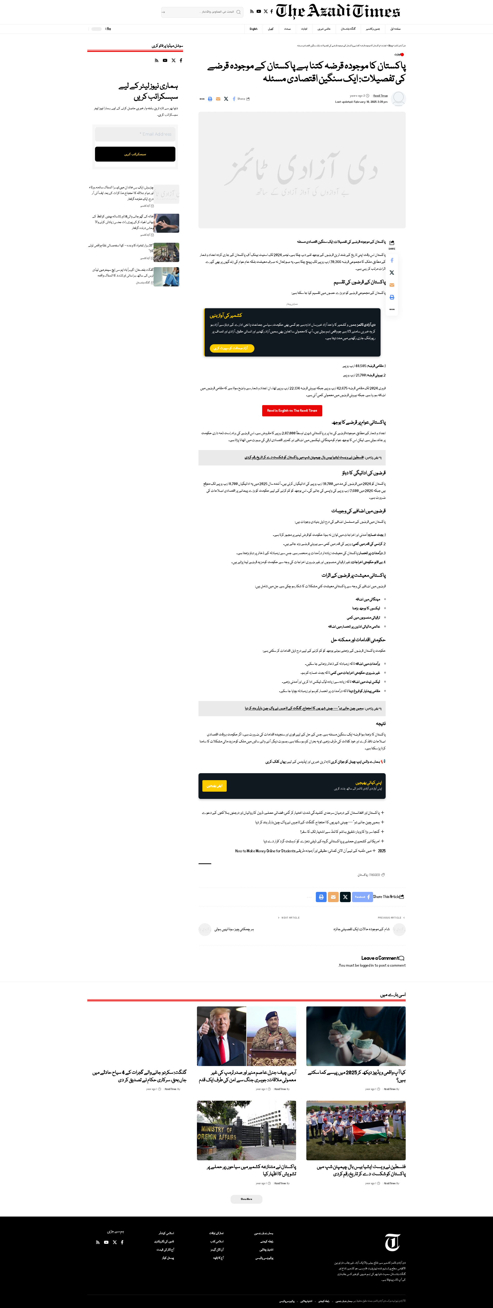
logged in (367, 965)
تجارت (397, 54)
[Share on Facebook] (234, 99)
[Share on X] (226, 99)
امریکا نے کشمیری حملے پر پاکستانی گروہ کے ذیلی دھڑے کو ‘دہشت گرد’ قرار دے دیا (321, 841)
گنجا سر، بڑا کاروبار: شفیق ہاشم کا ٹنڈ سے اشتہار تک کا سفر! (340, 832)
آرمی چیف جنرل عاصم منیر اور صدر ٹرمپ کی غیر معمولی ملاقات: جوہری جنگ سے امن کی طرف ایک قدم (247, 1076)
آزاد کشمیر (145, 206)
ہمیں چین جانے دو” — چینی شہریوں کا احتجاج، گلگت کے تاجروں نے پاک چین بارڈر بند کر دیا (317, 822)
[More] (202, 99)
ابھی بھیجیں (214, 786)
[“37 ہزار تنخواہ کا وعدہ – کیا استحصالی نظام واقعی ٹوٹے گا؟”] (166, 252)
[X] (265, 11)
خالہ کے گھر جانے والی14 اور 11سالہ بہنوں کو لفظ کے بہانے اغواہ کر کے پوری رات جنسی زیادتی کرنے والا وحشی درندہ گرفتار (123, 222)
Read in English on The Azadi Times (292, 410)
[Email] (218, 99)
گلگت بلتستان (143, 283)
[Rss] (252, 11)
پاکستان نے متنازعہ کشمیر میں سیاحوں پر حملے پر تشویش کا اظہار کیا (251, 1170)
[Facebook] (271, 11)
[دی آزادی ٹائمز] (338, 12)
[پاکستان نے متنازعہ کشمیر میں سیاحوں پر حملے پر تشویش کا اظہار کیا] (246, 1130)
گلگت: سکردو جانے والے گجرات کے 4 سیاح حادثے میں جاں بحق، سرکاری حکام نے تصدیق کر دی (139, 1076)
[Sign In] (123, 29)
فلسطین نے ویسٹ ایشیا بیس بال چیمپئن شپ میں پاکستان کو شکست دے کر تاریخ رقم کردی (361, 1170)
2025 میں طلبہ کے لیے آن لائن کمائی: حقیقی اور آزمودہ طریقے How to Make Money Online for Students (310, 851)
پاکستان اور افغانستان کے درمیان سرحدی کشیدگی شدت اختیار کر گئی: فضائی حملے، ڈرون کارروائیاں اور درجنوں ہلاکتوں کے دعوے (291, 813)
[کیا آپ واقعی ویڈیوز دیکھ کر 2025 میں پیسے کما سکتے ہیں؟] (356, 1036)
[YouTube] (258, 11)
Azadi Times (380, 96)
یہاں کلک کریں (276, 762)
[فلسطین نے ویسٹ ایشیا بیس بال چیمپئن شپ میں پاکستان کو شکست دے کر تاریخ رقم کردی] (356, 1130)
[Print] (210, 99)
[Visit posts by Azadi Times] (398, 99)
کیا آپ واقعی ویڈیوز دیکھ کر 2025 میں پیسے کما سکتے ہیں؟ (357, 1076)
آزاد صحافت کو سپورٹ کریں (231, 348)
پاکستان (362, 875)
